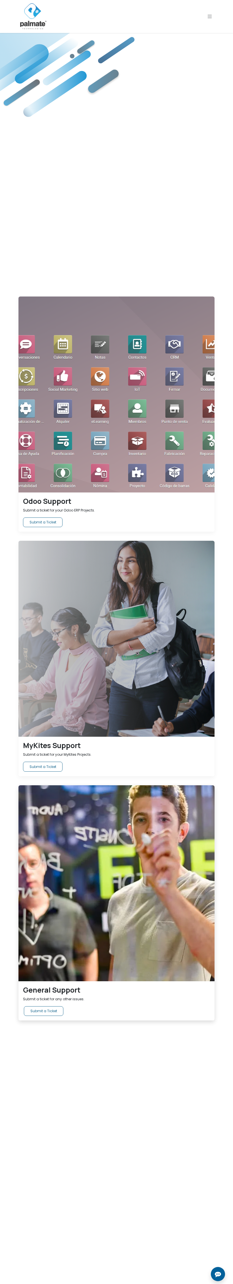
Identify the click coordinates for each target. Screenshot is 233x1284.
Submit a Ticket (43, 522)
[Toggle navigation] (210, 17)
